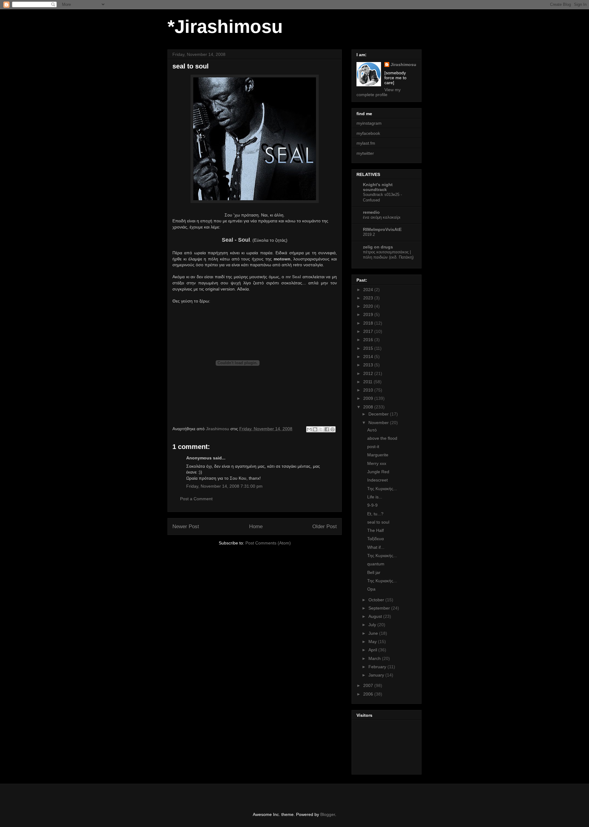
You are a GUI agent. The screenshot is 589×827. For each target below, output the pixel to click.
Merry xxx (376, 463)
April (373, 649)
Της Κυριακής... (382, 488)
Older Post (324, 526)
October (376, 599)
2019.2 (369, 234)
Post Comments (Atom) (268, 542)
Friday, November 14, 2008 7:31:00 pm (224, 486)
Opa (371, 589)
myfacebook (368, 133)
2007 (368, 685)
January (376, 675)
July (372, 624)
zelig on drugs (378, 246)
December (379, 414)
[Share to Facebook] (327, 429)
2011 (368, 381)
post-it (373, 446)
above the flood (382, 438)
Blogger (327, 814)
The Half (375, 530)
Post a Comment (196, 498)
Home (256, 526)
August (375, 616)
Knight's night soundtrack (378, 187)
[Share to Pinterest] (332, 429)
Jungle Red (378, 471)
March (375, 658)
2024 (368, 289)
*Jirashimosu (225, 26)
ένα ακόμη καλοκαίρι (381, 217)
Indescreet (377, 480)
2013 (368, 364)
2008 (368, 406)
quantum (375, 563)
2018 (368, 323)
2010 (368, 390)
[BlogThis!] (315, 429)
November (379, 422)
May (373, 641)
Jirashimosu (403, 64)
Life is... (374, 496)
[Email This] (309, 429)
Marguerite (377, 454)
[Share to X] (321, 429)
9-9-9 (372, 505)
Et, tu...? (375, 513)
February (377, 666)
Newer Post (185, 526)
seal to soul (378, 522)
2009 (368, 398)
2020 (368, 306)
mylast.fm (365, 143)
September (379, 608)
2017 (368, 331)
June (373, 633)
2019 (368, 314)
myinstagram (369, 123)
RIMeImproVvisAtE (382, 229)
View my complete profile (378, 92)
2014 (368, 356)
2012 (368, 373)
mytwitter (365, 153)
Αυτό (372, 429)
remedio (371, 212)
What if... (375, 547)
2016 (368, 339)
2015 (368, 348)
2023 (368, 297)
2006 (368, 694)
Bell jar (373, 572)
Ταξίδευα (375, 538)
